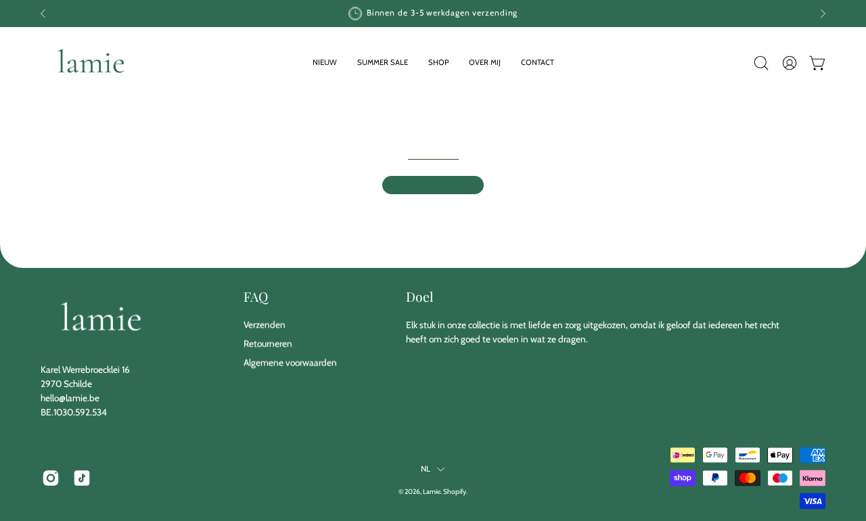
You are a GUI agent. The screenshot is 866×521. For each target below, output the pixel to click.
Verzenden (265, 324)
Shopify (454, 491)
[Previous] (43, 13)
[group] (433, 13)
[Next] (823, 13)
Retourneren (268, 343)
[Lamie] (91, 62)
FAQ (256, 296)
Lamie (431, 491)
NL (425, 469)
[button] (438, 62)
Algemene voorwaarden (290, 362)
